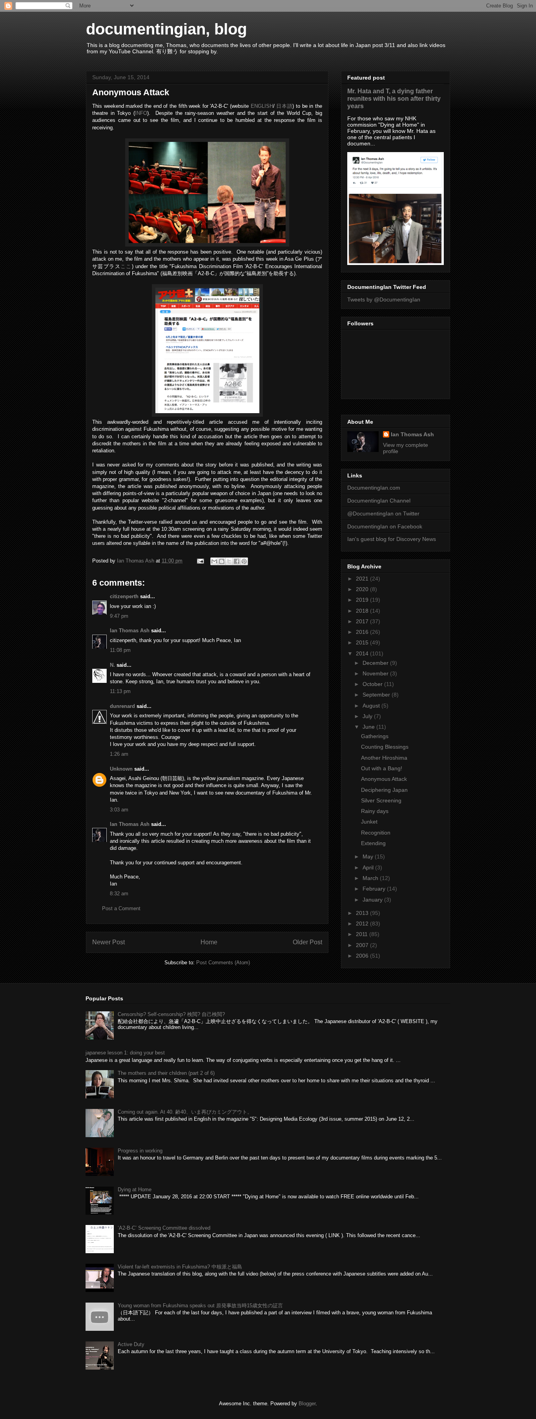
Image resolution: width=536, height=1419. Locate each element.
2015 (363, 642)
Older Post (307, 942)
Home (209, 942)
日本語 (284, 106)
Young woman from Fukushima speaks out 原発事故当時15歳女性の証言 (200, 1305)
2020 (363, 589)
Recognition (375, 832)
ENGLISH (262, 106)
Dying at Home (134, 1189)
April (369, 867)
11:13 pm (120, 691)
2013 (363, 913)
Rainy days (374, 811)
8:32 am (119, 893)
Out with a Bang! (381, 768)
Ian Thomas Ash (129, 630)
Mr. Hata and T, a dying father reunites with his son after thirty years (394, 98)
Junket (369, 821)
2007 (363, 945)
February (375, 889)
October (373, 684)
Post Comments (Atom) (223, 962)
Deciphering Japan (384, 790)
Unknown (121, 769)
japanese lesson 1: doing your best (125, 1053)
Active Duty (131, 1344)
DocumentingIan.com (373, 487)
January (373, 899)
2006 (363, 956)
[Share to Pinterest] (244, 561)
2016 (363, 632)
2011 (362, 934)
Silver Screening (381, 800)
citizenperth (124, 596)
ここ (126, 266)
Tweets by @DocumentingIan (383, 299)
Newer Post (108, 942)
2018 (363, 611)
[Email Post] (200, 561)
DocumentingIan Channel (378, 500)
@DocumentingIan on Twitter (383, 513)
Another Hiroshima (384, 758)
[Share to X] (229, 561)
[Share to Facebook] (237, 561)
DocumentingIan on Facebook (384, 526)
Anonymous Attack (384, 779)
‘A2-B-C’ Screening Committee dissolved (164, 1228)
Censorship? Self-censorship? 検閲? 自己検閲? (171, 1014)
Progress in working (140, 1151)
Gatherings (374, 736)
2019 (363, 600)
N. (112, 665)
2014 (363, 653)
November (376, 673)
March (371, 878)
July (368, 716)
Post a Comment (121, 908)
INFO (141, 113)
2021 (363, 578)
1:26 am (119, 754)
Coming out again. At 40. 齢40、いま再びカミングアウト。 (185, 1112)
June (369, 727)
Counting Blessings (384, 747)
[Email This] (214, 561)
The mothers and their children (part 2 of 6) (166, 1073)
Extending (373, 843)
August (372, 705)
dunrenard (122, 706)
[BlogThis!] (222, 561)
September (377, 694)
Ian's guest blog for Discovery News (391, 539)
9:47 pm (119, 616)
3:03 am (119, 810)
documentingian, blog (166, 29)
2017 (363, 621)
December (376, 663)
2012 (363, 923)
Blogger (307, 1403)
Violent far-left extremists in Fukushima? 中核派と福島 (180, 1267)
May (369, 856)
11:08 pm (120, 650)
